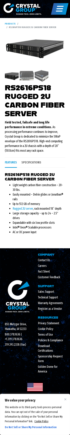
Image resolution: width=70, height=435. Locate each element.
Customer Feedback (49, 277)
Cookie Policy (41, 421)
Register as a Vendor (50, 309)
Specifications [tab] (31, 162)
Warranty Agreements (50, 303)
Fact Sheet (44, 271)
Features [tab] (11, 162)
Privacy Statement (48, 323)
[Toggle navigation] (59, 9)
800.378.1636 (12, 334)
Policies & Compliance (50, 340)
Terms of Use (45, 334)
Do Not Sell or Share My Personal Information (31, 427)
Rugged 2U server (23, 208)
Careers (42, 266)
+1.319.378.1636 (13, 339)
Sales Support (46, 292)
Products (10, 23)
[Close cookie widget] (65, 399)
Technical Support (48, 297)
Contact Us (44, 260)
